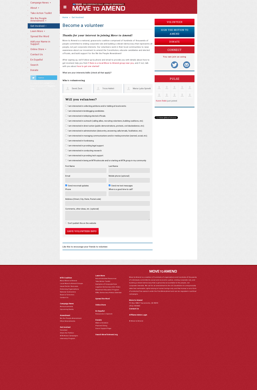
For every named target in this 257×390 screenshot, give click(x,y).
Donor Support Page (103, 328)
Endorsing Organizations (69, 289)
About (34, 7)
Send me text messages (122, 186)
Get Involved (37, 26)
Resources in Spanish (103, 314)
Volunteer (174, 22)
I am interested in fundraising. (81, 141)
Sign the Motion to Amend (174, 31)
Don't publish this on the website (82, 223)
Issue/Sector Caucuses (69, 286)
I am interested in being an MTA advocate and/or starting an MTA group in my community (107, 160)
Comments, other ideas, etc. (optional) (82, 209)
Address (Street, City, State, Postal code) (83, 199)
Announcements (66, 306)
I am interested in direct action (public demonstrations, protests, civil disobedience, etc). (106, 126)
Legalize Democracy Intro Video (107, 287)
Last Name (113, 166)
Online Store (37, 49)
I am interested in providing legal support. (86, 146)
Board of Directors (67, 295)
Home (65, 17)
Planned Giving (101, 326)
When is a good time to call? (121, 189)
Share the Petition (67, 333)
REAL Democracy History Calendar (108, 292)
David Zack (77, 88)
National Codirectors (68, 292)
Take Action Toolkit (41, 13)
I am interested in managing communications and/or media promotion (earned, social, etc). (108, 136)
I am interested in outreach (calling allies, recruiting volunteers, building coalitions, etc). (105, 121)
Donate (34, 70)
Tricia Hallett (108, 88)
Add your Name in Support (40, 42)
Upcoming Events (67, 309)
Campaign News (39, 2)
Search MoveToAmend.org (106, 335)
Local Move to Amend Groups (71, 283)
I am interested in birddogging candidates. (86, 111)
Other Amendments (67, 321)
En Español (36, 59)
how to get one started (88, 66)
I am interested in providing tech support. (86, 156)
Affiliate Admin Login (138, 315)
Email (67, 176)
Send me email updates (78, 186)
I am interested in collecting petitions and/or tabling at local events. (97, 106)
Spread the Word (39, 36)
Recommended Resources (105, 278)
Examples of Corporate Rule (106, 284)
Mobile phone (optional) (119, 176)
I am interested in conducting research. (85, 151)
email (46, 83)
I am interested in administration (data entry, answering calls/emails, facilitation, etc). (105, 131)
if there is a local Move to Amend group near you (111, 63)
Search (34, 64)
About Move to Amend (68, 281)
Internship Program (67, 338)
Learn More (37, 31)
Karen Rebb (161, 101)
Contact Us (36, 54)
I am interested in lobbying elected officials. (87, 116)
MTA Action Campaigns (69, 336)
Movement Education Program (107, 290)
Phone (68, 189)
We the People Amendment (38, 19)
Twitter (41, 78)
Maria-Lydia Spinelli (142, 88)
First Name (70, 166)
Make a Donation (101, 323)
